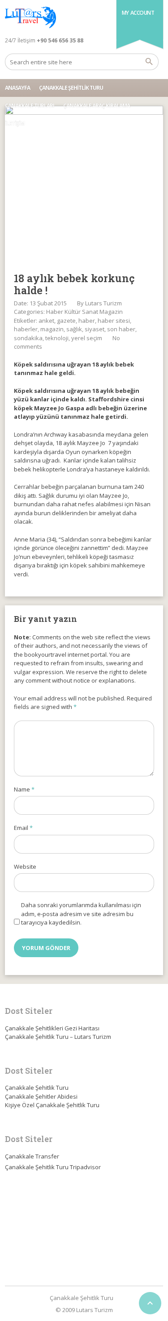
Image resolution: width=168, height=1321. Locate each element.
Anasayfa (17, 88)
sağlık (74, 329)
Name (24, 789)
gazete (66, 321)
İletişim (15, 123)
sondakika (28, 338)
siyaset (94, 329)
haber (86, 321)
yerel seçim (86, 338)
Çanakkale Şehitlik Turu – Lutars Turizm (58, 1037)
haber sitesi (114, 321)
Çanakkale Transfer (32, 1156)
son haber (121, 329)
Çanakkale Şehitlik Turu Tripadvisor (53, 1167)
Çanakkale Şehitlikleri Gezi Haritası (52, 1028)
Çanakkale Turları (29, 105)
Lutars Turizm (103, 303)
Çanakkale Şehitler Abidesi (41, 1096)
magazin (52, 329)
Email (23, 828)
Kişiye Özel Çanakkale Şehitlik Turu (52, 1105)
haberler (26, 329)
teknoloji (57, 338)
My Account (138, 13)
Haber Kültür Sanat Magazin (84, 312)
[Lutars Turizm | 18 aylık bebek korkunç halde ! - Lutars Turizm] (30, 18)
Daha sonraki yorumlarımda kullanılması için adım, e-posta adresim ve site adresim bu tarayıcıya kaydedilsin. (81, 913)
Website (25, 867)
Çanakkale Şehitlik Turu (71, 88)
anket (46, 321)
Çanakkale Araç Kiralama (96, 105)
